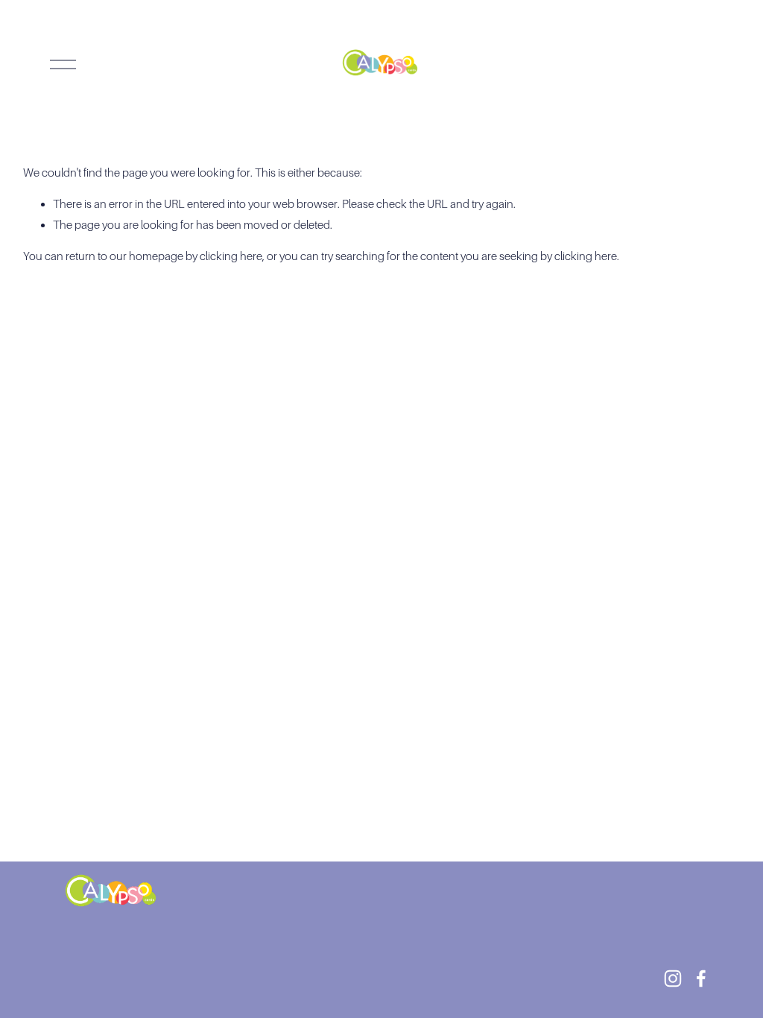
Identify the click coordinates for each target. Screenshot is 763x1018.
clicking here (231, 256)
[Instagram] (673, 978)
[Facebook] (701, 978)
